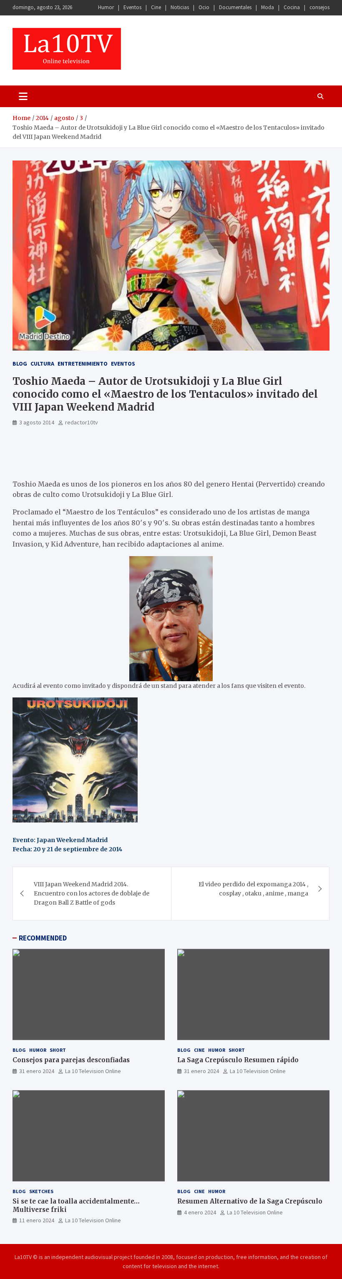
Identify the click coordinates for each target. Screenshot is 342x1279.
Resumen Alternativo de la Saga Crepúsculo (249, 1201)
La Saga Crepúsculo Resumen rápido (238, 1060)
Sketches (41, 1191)
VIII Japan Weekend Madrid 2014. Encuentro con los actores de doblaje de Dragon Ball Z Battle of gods (91, 893)
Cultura (42, 363)
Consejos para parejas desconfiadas (71, 1060)
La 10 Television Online (93, 1071)
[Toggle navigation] (23, 96)
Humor (106, 7)
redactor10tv (81, 422)
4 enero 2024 (200, 1212)
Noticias (180, 7)
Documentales (235, 7)
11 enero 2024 (36, 1220)
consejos (319, 7)
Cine (156, 7)
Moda (267, 7)
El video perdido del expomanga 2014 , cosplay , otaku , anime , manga (253, 888)
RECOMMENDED (43, 938)
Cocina (292, 7)
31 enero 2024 (36, 1071)
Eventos (132, 7)
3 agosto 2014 (36, 422)
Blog (20, 363)
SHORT (58, 1050)
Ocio (204, 7)
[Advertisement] (110, 456)
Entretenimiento (83, 363)
